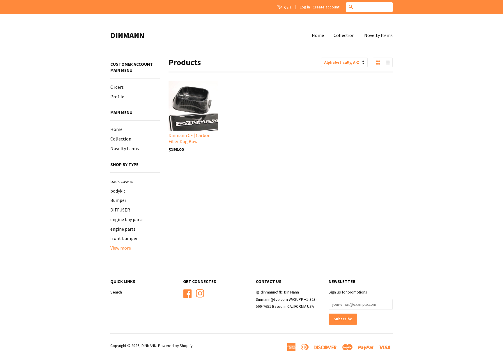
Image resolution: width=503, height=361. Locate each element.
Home (318, 35)
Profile (117, 96)
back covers (121, 181)
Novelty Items (378, 35)
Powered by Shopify (175, 345)
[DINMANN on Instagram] (200, 292)
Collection (344, 35)
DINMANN (127, 35)
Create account (326, 7)
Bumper (118, 200)
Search (116, 292)
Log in (305, 7)
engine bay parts (127, 219)
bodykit (117, 191)
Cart (287, 7)
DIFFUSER (120, 210)
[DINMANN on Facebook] (187, 292)
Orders (117, 87)
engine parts (123, 229)
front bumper (124, 238)
